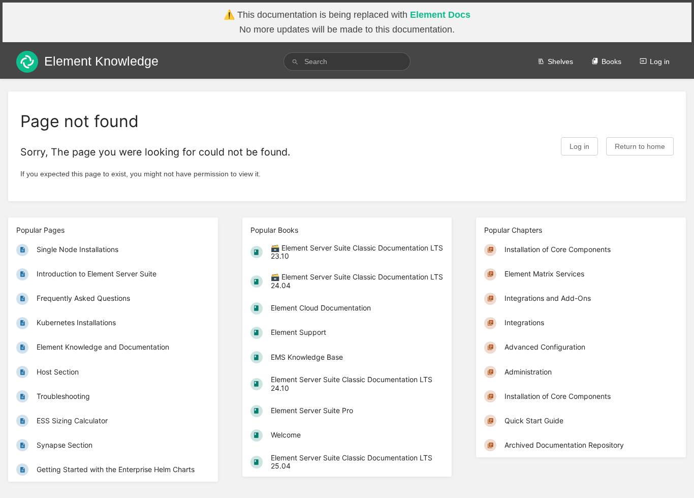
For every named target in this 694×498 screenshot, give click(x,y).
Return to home (640, 146)
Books (611, 61)
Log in (660, 61)
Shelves (560, 61)
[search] (347, 61)
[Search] (295, 61)
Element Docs (440, 15)
